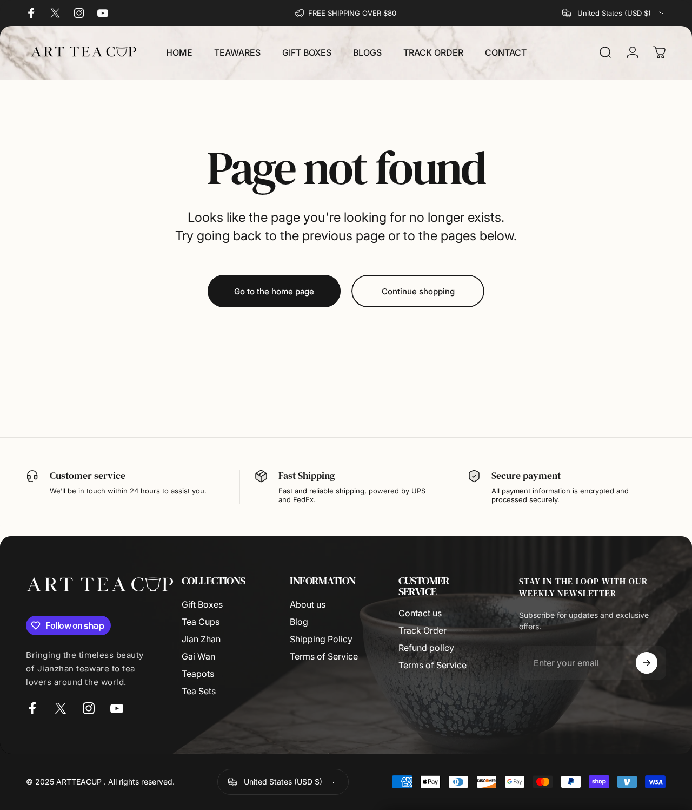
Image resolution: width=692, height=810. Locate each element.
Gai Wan (198, 656)
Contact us (420, 613)
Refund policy (426, 647)
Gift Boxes (202, 604)
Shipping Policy (321, 639)
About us (307, 604)
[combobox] (614, 13)
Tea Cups (200, 621)
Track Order (422, 630)
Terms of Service (324, 656)
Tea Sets (199, 691)
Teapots (198, 673)
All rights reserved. (141, 781)
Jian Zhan (201, 639)
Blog (299, 621)
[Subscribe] (646, 663)
